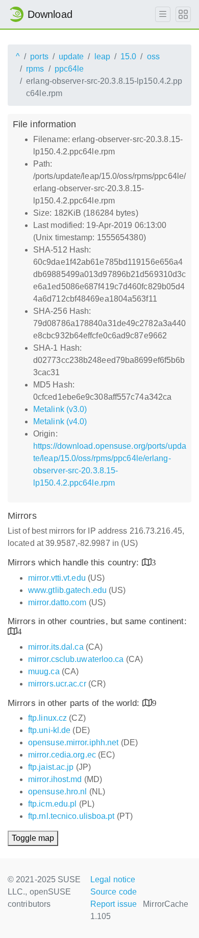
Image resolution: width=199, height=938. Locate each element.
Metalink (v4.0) (60, 421)
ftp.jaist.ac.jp (51, 767)
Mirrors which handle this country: (75, 562)
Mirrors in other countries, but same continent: (97, 621)
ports (39, 56)
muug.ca (44, 671)
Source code (113, 891)
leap (102, 56)
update (71, 56)
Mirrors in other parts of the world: (75, 703)
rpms (35, 68)
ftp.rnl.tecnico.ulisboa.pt (71, 816)
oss (153, 56)
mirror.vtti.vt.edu (57, 578)
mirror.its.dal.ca (56, 647)
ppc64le (69, 68)
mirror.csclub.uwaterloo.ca (76, 659)
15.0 (128, 56)
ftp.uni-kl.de (49, 730)
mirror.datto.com (57, 602)
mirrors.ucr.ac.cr (57, 683)
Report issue (113, 904)
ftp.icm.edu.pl (52, 803)
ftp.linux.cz (47, 718)
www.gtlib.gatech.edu (67, 590)
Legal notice (112, 879)
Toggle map (33, 838)
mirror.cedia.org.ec (62, 754)
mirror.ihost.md (55, 779)
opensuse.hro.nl (57, 791)
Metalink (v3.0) (60, 409)
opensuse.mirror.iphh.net (73, 742)
